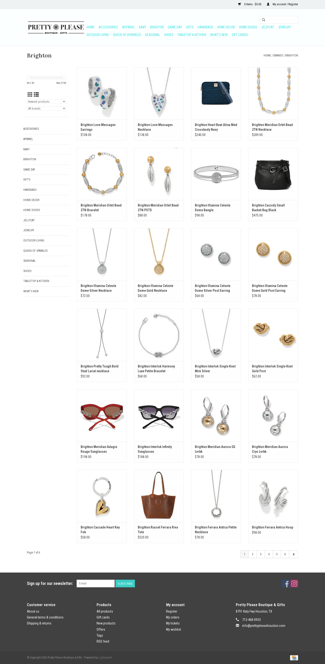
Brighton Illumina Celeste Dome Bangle (212, 207)
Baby (142, 27)
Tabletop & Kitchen (191, 35)
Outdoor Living (98, 35)
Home (90, 27)
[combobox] (279, 20)
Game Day (175, 27)
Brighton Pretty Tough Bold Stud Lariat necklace (99, 368)
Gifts (190, 27)
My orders (172, 617)
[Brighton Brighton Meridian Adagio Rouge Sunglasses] (102, 415)
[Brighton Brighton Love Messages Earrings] (102, 93)
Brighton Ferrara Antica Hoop (272, 527)
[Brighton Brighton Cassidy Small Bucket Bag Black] (273, 174)
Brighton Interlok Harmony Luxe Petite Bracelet (156, 368)
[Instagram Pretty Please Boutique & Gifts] (294, 583)
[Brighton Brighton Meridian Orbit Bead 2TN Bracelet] (102, 174)
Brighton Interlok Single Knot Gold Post (272, 368)
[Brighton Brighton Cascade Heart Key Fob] (102, 496)
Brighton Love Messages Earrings (98, 127)
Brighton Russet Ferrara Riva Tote (158, 529)
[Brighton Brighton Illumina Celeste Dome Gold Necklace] (159, 254)
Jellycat (267, 27)
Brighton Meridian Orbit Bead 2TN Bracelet (101, 207)
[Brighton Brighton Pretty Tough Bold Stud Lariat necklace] (102, 335)
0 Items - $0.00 (252, 4)
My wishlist (173, 629)
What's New (219, 35)
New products (106, 623)
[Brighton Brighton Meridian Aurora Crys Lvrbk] (273, 415)
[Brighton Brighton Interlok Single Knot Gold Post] (273, 335)
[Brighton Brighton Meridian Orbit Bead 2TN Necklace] (273, 93)
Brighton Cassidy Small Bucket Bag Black (268, 207)
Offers (101, 629)
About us (33, 611)
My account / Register (285, 4)
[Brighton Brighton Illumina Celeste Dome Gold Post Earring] (273, 254)
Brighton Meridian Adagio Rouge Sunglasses (99, 449)
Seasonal (152, 35)
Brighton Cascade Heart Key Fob (100, 529)
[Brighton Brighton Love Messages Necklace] (159, 93)
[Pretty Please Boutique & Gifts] (56, 27)
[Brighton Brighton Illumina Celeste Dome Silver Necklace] (102, 254)
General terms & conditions (45, 617)
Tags (100, 635)
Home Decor (226, 27)
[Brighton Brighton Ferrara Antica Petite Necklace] (216, 496)
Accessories (108, 27)
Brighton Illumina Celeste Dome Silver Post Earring (212, 288)
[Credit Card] (293, 657)
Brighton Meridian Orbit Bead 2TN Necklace (272, 127)
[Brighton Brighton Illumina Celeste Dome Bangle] (216, 174)
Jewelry (284, 27)
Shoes (168, 35)
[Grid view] (30, 95)
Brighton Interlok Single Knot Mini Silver (215, 368)
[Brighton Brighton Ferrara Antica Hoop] (273, 496)
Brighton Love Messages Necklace (155, 127)
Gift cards (240, 35)
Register (171, 611)
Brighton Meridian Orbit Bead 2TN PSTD (158, 207)
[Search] (263, 20)
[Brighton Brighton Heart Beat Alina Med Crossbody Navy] (216, 93)
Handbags (205, 27)
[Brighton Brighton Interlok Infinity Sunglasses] (159, 415)
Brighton (157, 27)
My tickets (173, 623)
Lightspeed (105, 657)
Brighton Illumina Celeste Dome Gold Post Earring (269, 288)
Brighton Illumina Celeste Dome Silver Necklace (98, 288)
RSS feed (103, 641)
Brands (278, 55)
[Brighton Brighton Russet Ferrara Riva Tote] (159, 496)
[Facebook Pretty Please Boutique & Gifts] (286, 583)
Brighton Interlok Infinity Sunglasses (155, 449)
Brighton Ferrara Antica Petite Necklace (215, 529)
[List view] (36, 95)
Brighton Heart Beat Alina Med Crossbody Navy (216, 127)
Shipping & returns (39, 623)
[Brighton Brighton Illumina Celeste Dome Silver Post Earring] (216, 254)
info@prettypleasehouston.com (263, 626)
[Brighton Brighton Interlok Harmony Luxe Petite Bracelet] (159, 335)
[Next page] (293, 554)
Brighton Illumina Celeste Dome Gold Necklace (155, 288)
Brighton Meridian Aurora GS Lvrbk (215, 449)
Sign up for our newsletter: (50, 583)
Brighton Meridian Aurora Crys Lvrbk (270, 449)
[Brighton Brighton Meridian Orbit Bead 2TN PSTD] (159, 174)
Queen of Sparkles (127, 35)
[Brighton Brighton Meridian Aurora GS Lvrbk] (216, 415)
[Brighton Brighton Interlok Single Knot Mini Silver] (216, 335)
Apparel (128, 27)
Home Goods (248, 27)
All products (105, 611)
